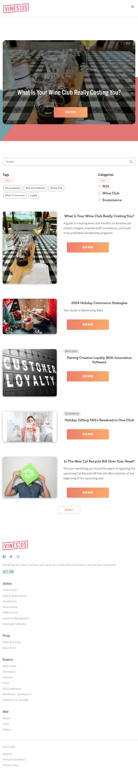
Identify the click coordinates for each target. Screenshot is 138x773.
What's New (9, 666)
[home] (16, 8)
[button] (131, 6)
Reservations (10, 607)
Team (6, 724)
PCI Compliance (12, 688)
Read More (70, 112)
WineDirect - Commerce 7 (17, 694)
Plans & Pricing (12, 642)
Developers (9, 671)
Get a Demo (9, 648)
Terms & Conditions (14, 759)
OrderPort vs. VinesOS (15, 700)
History (7, 729)
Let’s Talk (8, 571)
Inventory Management (16, 618)
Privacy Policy (11, 765)
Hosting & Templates (14, 624)
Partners (8, 677)
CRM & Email (10, 612)
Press (6, 683)
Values (6, 718)
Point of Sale (10, 590)
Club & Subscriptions (15, 595)
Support (7, 754)
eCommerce (9, 601)
